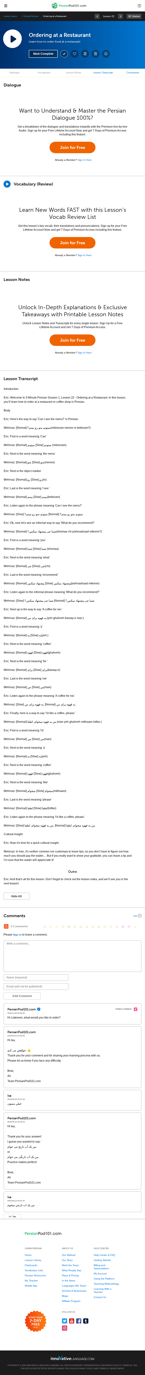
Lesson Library (10, 16)
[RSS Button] (6, 926)
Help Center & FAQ (104, 1255)
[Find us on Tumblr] (86, 1321)
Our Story (67, 1260)
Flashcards (31, 1265)
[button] (139, 5)
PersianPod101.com (94, 1365)
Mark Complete (43, 53)
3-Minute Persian (30, 16)
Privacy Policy (113, 1365)
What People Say (71, 1270)
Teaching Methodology (106, 1283)
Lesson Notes (73, 72)
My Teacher (31, 1280)
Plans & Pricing (70, 1275)
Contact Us (100, 1297)
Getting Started (102, 1260)
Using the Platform (104, 1278)
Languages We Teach (74, 1285)
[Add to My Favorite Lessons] (75, 54)
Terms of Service (108, 1368)
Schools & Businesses (74, 1290)
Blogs (65, 1296)
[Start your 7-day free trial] (36, 1321)
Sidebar (136, 16)
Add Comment (22, 995)
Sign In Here (85, 159)
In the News (68, 1280)
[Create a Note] (85, 54)
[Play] (7, 184)
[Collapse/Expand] (72, 915)
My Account (100, 1273)
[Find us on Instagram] (64, 1328)
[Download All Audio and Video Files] (106, 54)
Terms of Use (130, 1365)
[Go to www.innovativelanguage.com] (72, 1357)
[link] (97, 16)
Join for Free (72, 147)
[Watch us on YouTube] (71, 1321)
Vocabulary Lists (34, 1270)
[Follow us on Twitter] (64, 1321)
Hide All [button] (16, 896)
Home (28, 1255)
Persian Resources (35, 1275)
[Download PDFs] (95, 54)
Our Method (68, 1255)
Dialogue (14, 72)
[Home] (69, 8)
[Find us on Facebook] (79, 1321)
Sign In (17, 934)
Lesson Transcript (103, 72)
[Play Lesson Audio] (12, 38)
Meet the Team (70, 1265)
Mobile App (31, 1285)
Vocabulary (44, 72)
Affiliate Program (71, 1301)
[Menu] (5, 5)
